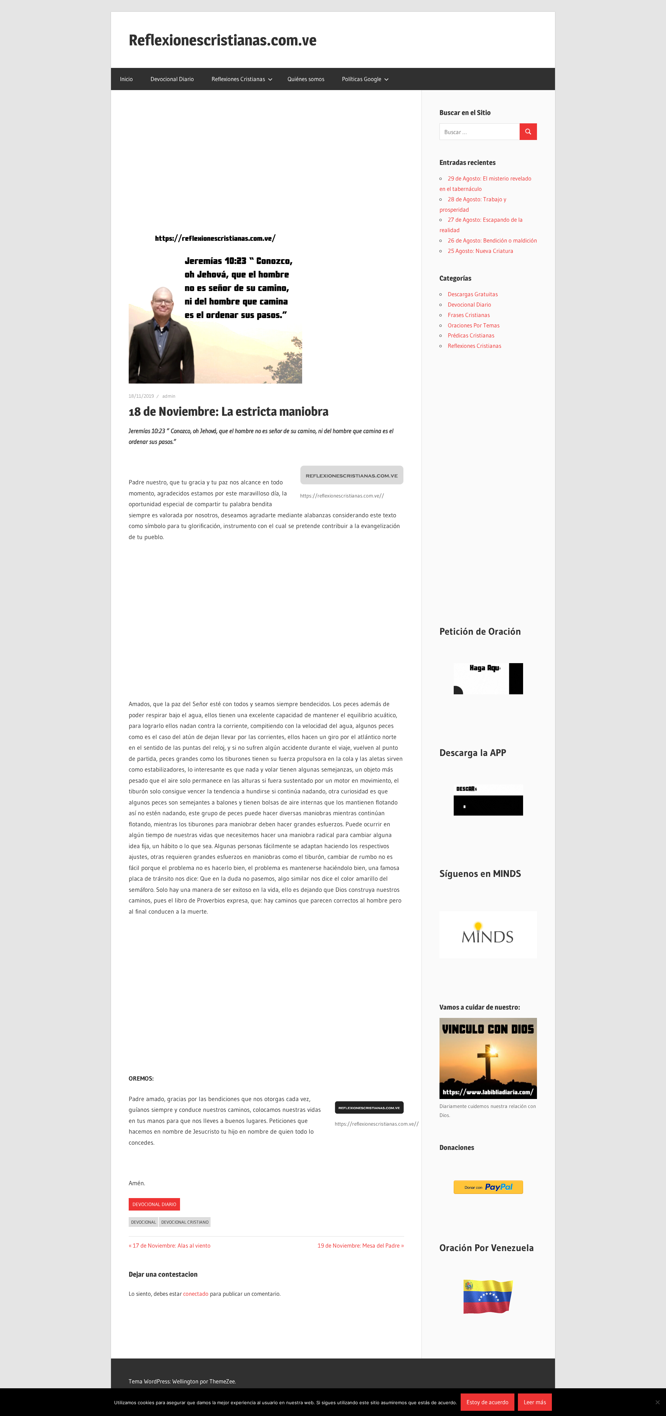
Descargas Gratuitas (473, 294)
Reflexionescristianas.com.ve (223, 39)
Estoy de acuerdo (488, 1402)
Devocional (143, 1222)
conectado (195, 1293)
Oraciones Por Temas (474, 325)
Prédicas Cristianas (471, 335)
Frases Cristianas (469, 314)
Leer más (535, 1402)
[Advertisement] (266, 159)
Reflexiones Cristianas (238, 78)
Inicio (126, 78)
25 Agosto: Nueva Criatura (480, 250)
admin (169, 396)
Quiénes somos (306, 78)
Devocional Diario (172, 78)
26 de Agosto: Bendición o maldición (492, 240)
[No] (657, 1402)
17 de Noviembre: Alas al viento (172, 1245)
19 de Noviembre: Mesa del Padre (359, 1245)
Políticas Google (361, 78)
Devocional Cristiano (184, 1222)
